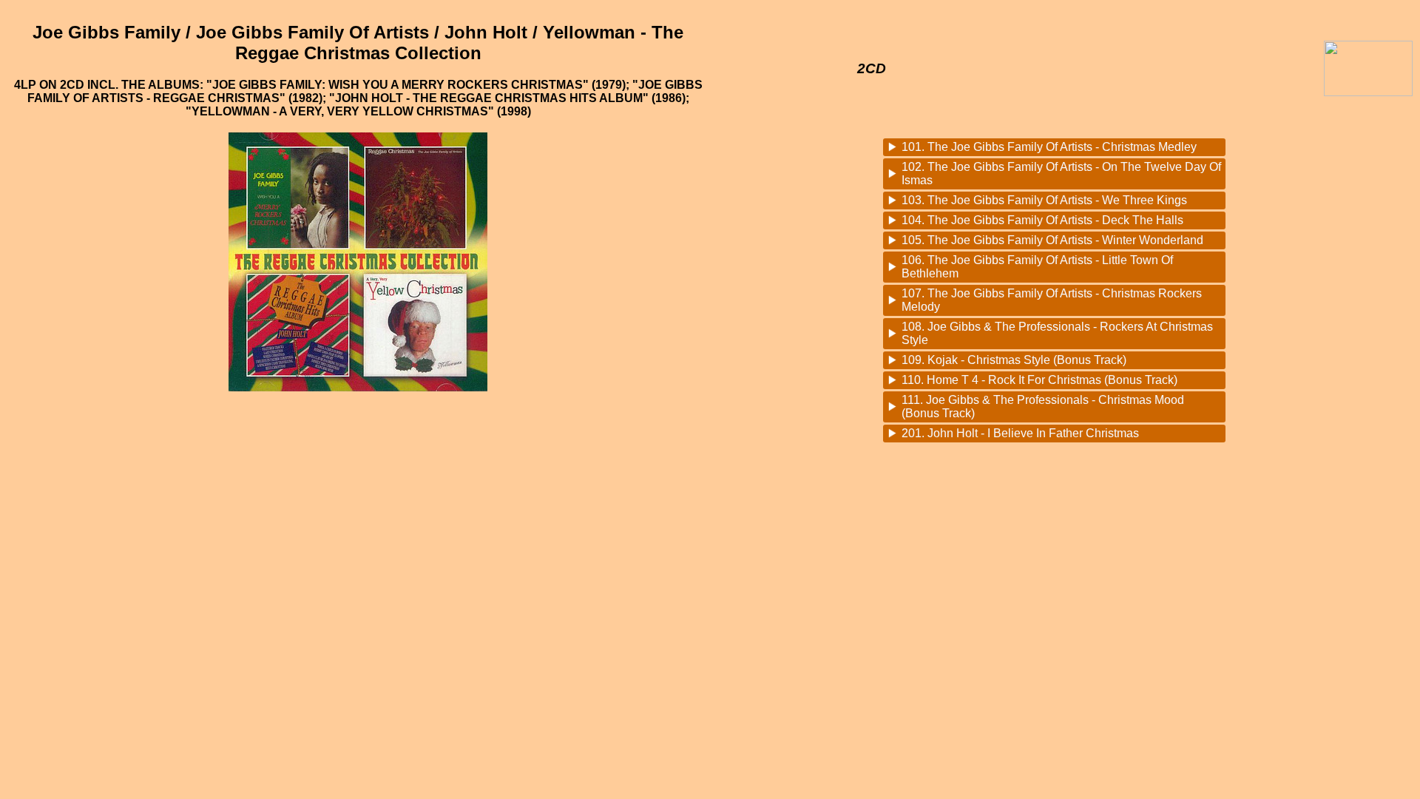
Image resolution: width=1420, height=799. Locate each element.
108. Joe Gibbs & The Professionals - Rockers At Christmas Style (1057, 333)
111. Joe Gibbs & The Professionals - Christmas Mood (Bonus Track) (1043, 406)
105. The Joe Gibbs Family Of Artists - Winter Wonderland (1052, 240)
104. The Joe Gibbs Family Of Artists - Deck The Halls (1042, 220)
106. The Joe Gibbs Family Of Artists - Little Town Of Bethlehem (1037, 267)
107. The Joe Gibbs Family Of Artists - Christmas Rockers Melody (1052, 300)
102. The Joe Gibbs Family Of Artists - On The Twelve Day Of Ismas (1061, 173)
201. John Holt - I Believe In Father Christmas (1020, 433)
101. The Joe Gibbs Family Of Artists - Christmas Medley (1049, 147)
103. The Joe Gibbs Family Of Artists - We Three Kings (1044, 200)
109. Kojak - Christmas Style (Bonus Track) (1014, 360)
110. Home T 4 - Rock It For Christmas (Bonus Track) (1039, 380)
